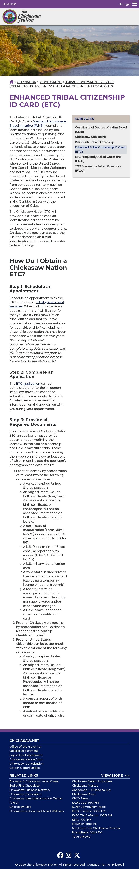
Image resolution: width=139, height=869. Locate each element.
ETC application (28, 383)
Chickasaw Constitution (26, 764)
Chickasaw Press (84, 794)
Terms (105, 865)
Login (126, 4)
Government (51, 82)
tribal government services (36, 304)
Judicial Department (23, 751)
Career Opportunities (24, 768)
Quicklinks (9, 4)
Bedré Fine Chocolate (24, 785)
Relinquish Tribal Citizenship (94, 142)
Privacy (117, 865)
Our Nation (26, 82)
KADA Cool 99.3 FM (85, 803)
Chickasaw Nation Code (26, 759)
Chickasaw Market (85, 785)
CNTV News (80, 798)
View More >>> (115, 775)
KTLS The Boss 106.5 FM (88, 811)
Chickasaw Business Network (29, 790)
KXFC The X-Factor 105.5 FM (92, 815)
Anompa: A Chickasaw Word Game (33, 781)
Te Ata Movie (81, 837)
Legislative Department (26, 755)
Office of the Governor (25, 747)
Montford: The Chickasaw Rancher (96, 828)
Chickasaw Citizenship (91, 137)
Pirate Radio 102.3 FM (87, 832)
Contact (93, 865)
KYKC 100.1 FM (81, 820)
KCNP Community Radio (89, 807)
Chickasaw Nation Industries (92, 781)
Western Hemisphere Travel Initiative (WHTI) (37, 123)
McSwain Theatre (84, 824)
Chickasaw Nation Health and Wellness (36, 811)
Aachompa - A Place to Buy (91, 790)
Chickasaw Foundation (25, 794)
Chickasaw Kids (20, 807)
